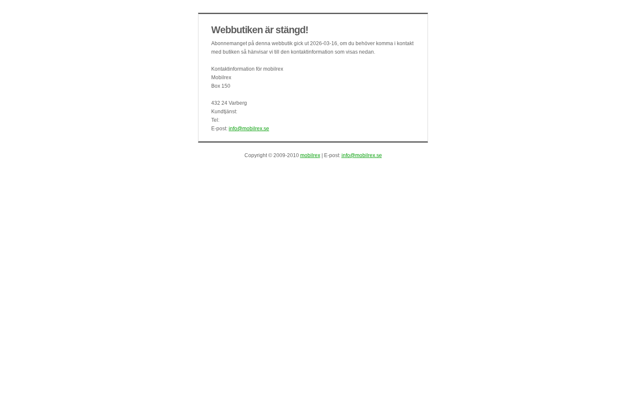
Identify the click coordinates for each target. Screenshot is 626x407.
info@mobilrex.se (249, 129)
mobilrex (310, 155)
